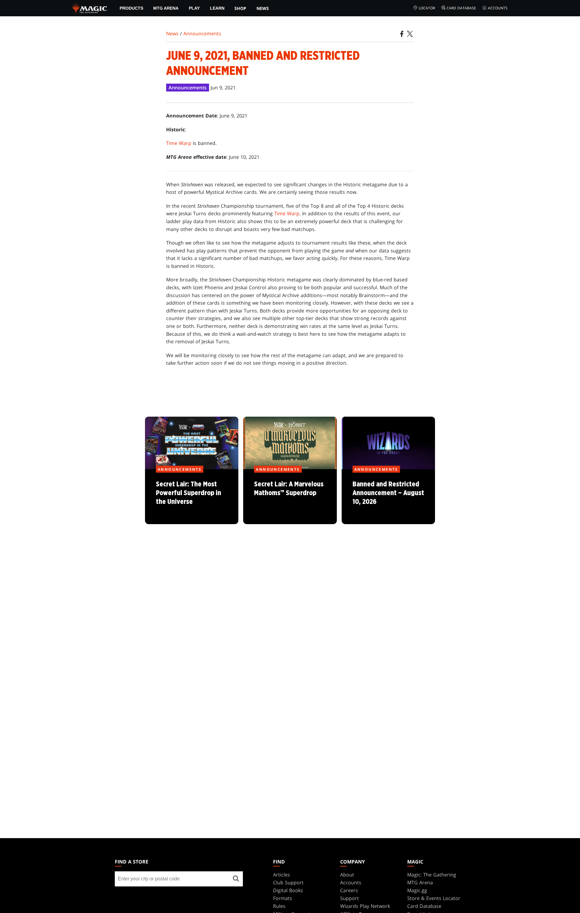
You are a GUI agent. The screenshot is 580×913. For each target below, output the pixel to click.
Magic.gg (417, 890)
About (347, 874)
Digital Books (288, 890)
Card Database (461, 8)
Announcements (202, 33)
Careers (349, 890)
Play (194, 8)
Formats (282, 898)
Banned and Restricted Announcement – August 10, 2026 (388, 497)
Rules (279, 906)
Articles (281, 874)
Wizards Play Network (365, 906)
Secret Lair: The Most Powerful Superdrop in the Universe (191, 497)
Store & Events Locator (433, 898)
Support (349, 898)
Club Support (288, 882)
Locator (427, 8)
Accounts (497, 8)
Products (131, 8)
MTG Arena (166, 8)
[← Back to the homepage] (89, 7)
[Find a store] (236, 878)
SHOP (240, 8)
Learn (217, 8)
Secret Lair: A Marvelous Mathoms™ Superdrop (290, 497)
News (262, 8)
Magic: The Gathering (431, 874)
